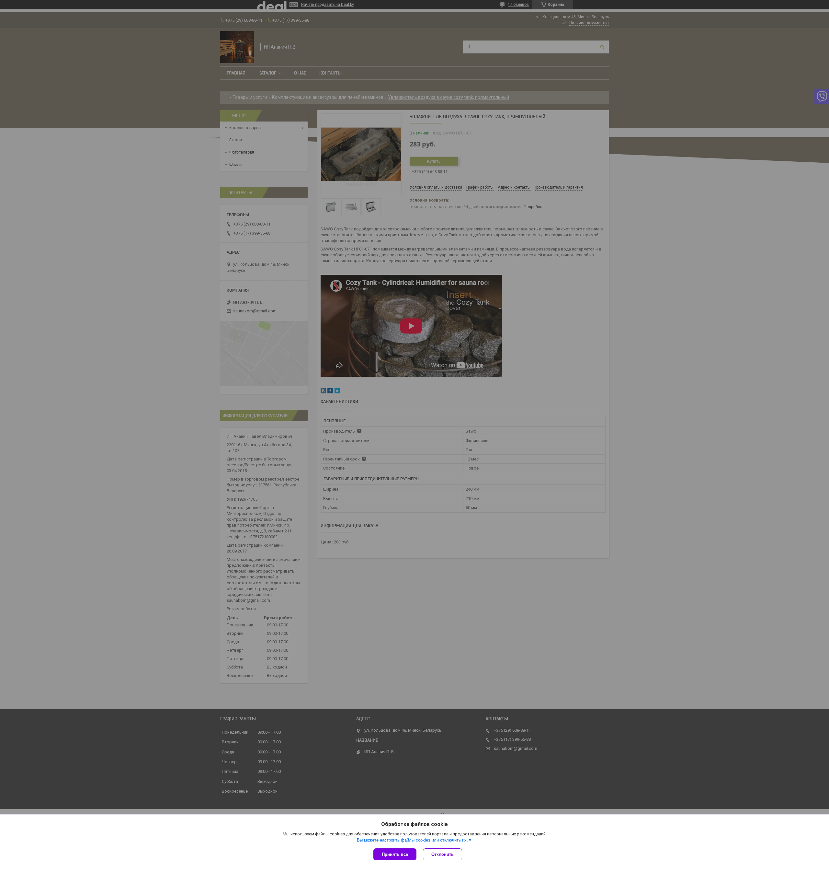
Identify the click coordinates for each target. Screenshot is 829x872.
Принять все (395, 854)
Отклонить (442, 854)
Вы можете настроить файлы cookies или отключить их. (412, 840)
